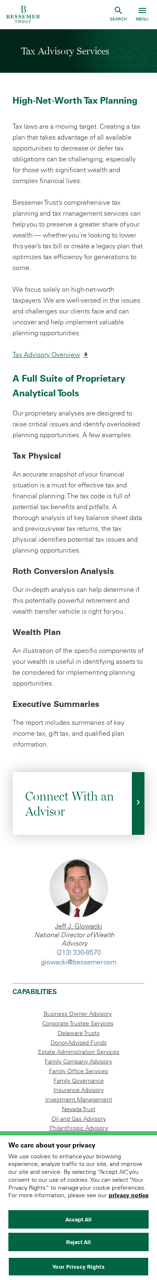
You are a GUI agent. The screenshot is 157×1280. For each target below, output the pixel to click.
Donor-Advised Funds (79, 1042)
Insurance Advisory (79, 1090)
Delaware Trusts (79, 1033)
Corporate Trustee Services (77, 1023)
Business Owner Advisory (78, 1013)
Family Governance (79, 1080)
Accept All (78, 1219)
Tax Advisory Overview (50, 354)
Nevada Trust (78, 1109)
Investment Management (78, 1099)
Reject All (78, 1242)
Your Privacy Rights (78, 1266)
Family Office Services (78, 1071)
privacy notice (129, 1195)
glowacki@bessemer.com (78, 962)
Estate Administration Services (78, 1052)
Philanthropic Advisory (78, 1128)
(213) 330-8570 (79, 952)
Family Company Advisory (78, 1061)
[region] (78, 1206)
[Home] (23, 14)
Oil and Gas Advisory (78, 1118)
